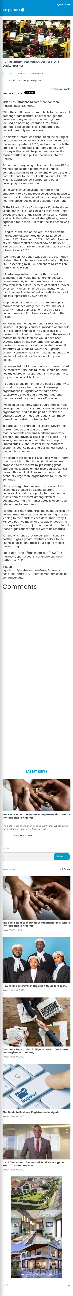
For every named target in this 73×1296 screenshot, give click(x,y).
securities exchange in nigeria (24, 80)
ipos (10, 74)
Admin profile (62, 89)
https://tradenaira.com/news (28, 102)
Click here (45, 1274)
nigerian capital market (30, 74)
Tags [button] (6, 1284)
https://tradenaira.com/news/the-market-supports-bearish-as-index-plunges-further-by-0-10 (33, 557)
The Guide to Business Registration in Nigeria (31, 1112)
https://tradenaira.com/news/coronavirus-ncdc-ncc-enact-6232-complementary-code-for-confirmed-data (36, 574)
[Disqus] (36, 635)
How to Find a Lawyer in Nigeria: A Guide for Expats (35, 986)
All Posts (65, 869)
